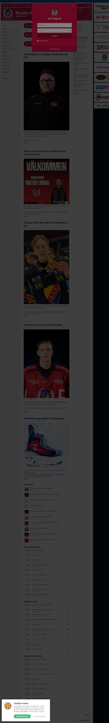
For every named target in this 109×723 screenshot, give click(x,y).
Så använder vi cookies (36, 711)
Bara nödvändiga (39, 716)
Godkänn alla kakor (22, 716)
